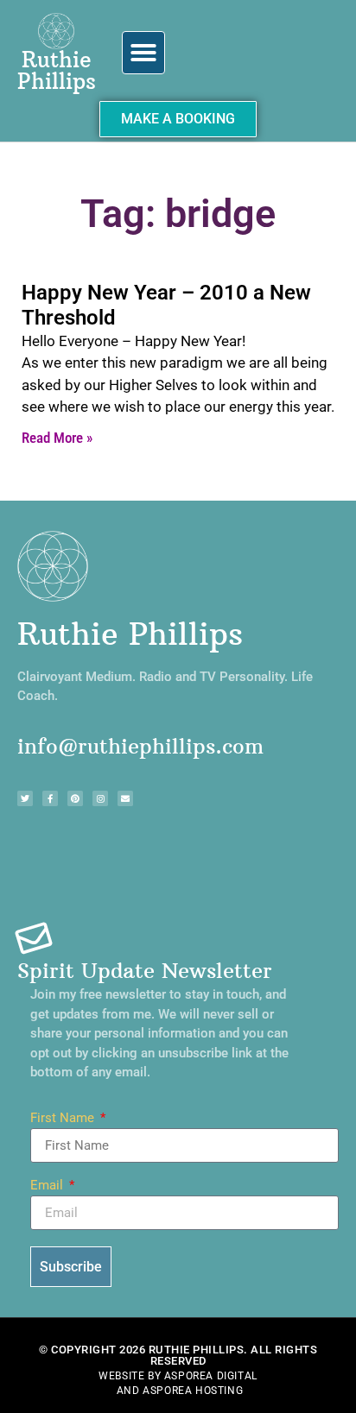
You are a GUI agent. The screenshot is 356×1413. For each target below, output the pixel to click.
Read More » (57, 437)
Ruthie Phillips (56, 70)
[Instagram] (100, 798)
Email (48, 1186)
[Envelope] (125, 798)
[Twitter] (25, 798)
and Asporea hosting (180, 1391)
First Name (64, 1119)
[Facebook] (50, 798)
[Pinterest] (75, 798)
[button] (143, 52)
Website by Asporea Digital (178, 1376)
